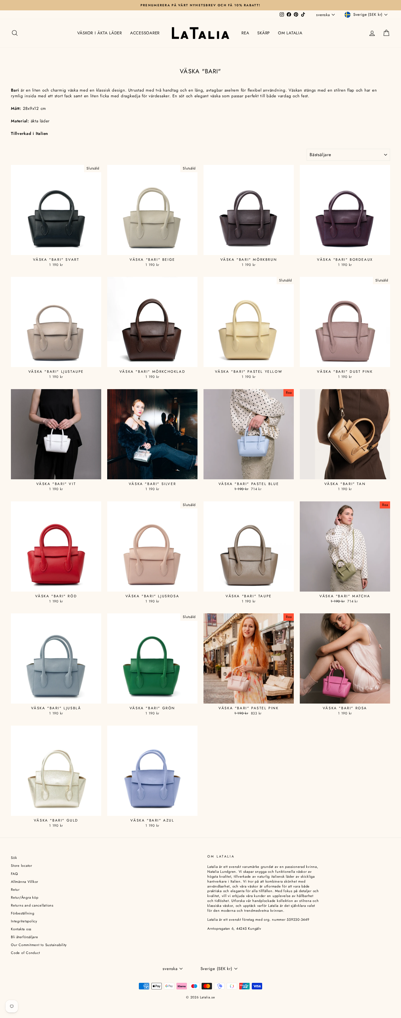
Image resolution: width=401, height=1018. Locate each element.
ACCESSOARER (145, 33)
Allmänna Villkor (24, 881)
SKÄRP (263, 33)
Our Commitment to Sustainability (39, 944)
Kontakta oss (21, 929)
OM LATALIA (290, 33)
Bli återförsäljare (24, 937)
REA (245, 33)
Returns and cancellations (32, 905)
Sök (14, 857)
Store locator (21, 865)
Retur (15, 889)
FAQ (14, 873)
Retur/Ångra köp (24, 897)
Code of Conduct (25, 952)
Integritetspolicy (24, 921)
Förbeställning (22, 913)
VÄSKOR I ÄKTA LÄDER (99, 33)
